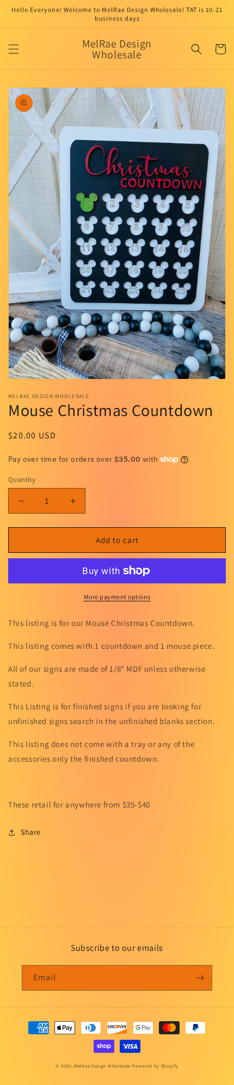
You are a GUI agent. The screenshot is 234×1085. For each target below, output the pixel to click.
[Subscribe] (200, 978)
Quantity (21, 479)
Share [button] (31, 832)
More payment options (117, 597)
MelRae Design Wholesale (102, 1066)
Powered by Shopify (155, 1066)
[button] (14, 49)
